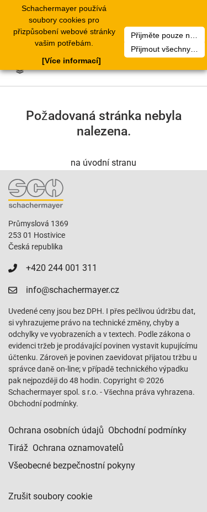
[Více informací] (71, 60)
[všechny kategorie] (19, 70)
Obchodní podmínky (147, 430)
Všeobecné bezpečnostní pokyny (71, 465)
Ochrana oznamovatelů (78, 448)
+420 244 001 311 (61, 268)
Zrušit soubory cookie (50, 496)
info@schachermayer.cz (72, 290)
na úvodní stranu (103, 162)
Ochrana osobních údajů (56, 430)
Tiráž (18, 448)
